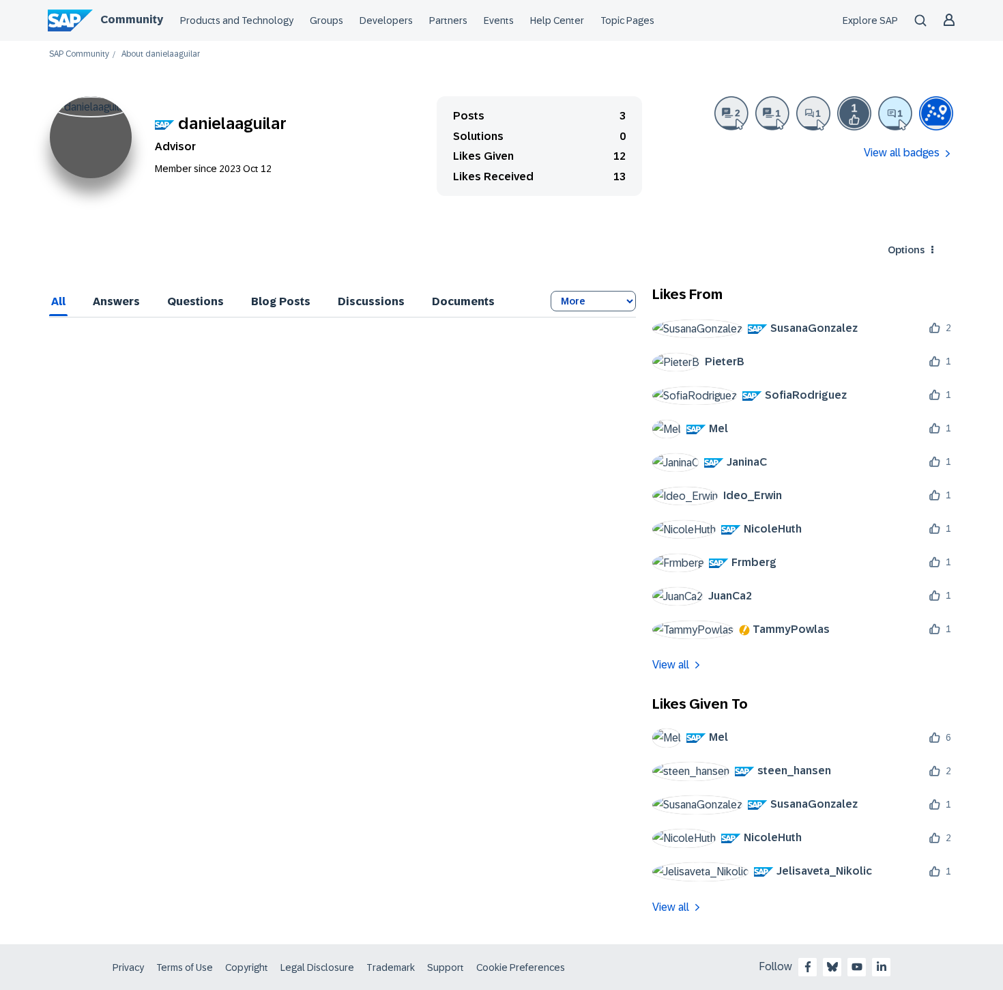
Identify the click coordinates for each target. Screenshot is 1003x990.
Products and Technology (236, 20)
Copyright (246, 967)
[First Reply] (895, 113)
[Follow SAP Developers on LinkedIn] (881, 966)
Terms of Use (184, 967)
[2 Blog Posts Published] (731, 113)
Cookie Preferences (520, 967)
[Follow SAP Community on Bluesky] (832, 966)
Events (499, 20)
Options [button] (906, 249)
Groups (326, 20)
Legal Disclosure (317, 967)
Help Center (557, 20)
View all (670, 664)
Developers (386, 20)
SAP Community (79, 54)
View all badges (902, 152)
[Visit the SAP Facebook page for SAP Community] (807, 966)
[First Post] (813, 113)
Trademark (390, 967)
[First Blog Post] (772, 113)
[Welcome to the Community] (936, 113)
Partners (448, 20)
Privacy (128, 967)
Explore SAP (870, 20)
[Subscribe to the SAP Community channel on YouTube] (857, 966)
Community (131, 19)
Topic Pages (627, 20)
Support (445, 967)
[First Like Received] (854, 113)
